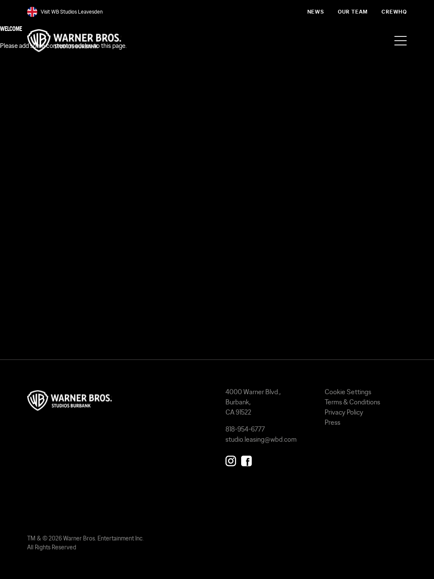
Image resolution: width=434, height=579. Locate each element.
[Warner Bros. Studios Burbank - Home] (118, 400)
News (315, 11)
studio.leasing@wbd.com (261, 439)
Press (332, 422)
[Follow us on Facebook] (246, 459)
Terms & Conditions (352, 401)
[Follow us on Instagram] (230, 459)
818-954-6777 (245, 429)
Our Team (353, 11)
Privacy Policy (344, 412)
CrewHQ (394, 11)
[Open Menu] (400, 41)
